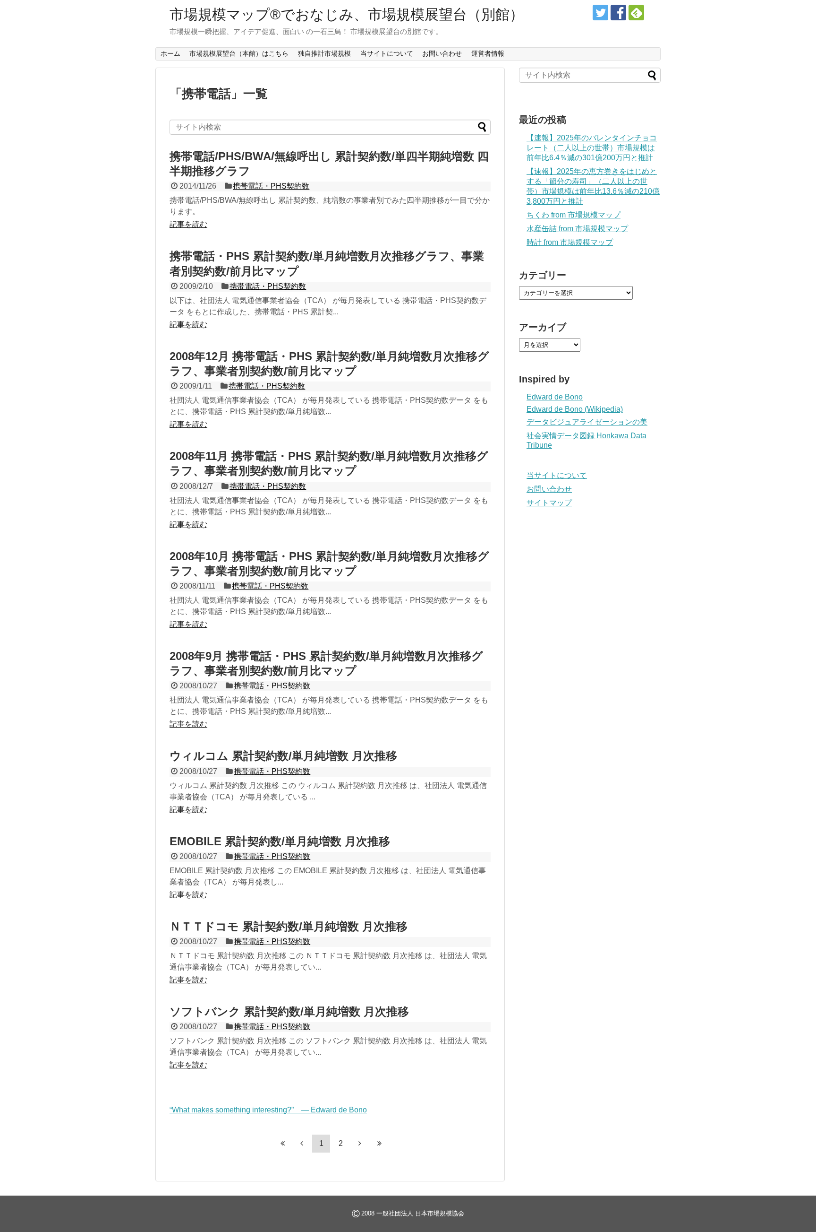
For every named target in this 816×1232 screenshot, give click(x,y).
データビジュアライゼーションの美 (587, 422)
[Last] (379, 1143)
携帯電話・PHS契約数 (271, 186)
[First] (282, 1143)
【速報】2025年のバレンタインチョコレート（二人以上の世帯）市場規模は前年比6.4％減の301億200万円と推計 (592, 148)
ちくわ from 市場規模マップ (573, 215)
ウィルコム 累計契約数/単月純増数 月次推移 (283, 755)
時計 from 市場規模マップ (570, 242)
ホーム (170, 53)
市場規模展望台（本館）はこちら (239, 53)
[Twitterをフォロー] (600, 12)
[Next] (360, 1143)
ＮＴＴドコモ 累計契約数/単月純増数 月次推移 (289, 926)
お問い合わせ (442, 53)
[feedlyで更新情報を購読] (636, 12)
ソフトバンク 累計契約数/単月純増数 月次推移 (289, 1011)
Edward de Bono (555, 397)
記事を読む (188, 224)
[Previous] (302, 1143)
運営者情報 (487, 53)
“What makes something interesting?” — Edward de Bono (268, 1110)
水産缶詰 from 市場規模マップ (577, 229)
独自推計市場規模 (324, 53)
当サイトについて (386, 53)
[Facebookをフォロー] (618, 12)
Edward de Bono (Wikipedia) (575, 409)
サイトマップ (549, 503)
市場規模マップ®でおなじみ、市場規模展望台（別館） (347, 14)
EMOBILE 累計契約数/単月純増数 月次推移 (280, 841)
